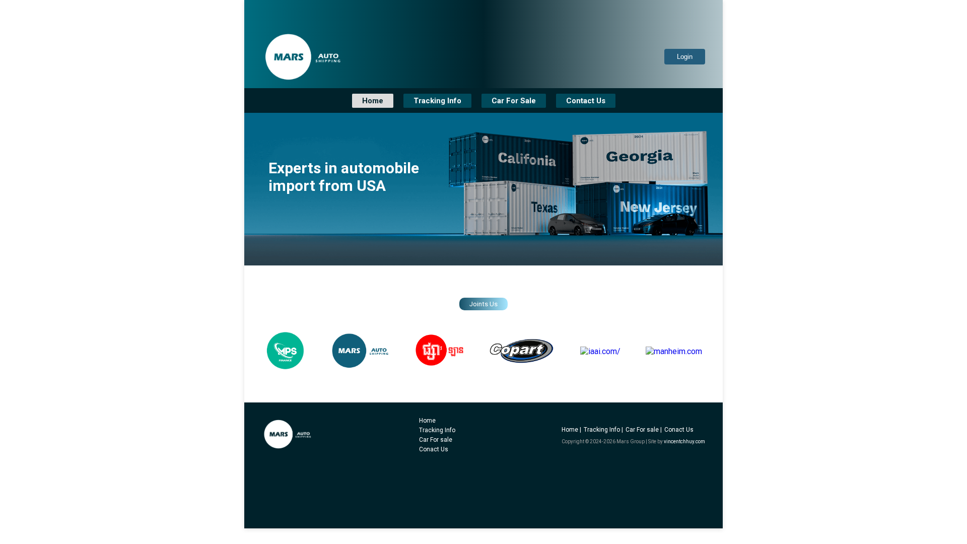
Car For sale (435, 439)
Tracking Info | (603, 429)
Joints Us (483, 304)
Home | (571, 429)
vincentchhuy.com (684, 441)
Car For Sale (514, 100)
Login (685, 56)
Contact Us (585, 100)
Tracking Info (437, 100)
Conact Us (433, 449)
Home (372, 100)
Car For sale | (644, 429)
